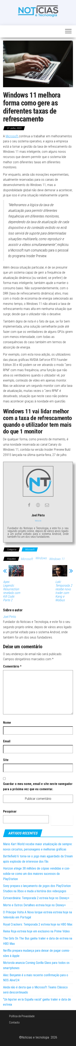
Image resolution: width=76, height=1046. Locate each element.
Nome (7, 723)
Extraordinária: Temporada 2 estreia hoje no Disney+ (36, 898)
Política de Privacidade (21, 1016)
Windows (41, 558)
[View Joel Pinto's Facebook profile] (29, 505)
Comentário (12, 666)
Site (6, 760)
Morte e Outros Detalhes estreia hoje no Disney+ (34, 905)
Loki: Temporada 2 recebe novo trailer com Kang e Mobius (63, 591)
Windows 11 (56, 559)
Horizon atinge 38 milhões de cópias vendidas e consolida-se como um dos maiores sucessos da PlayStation (36, 873)
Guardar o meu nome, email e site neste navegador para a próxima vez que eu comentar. (38, 786)
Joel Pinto (9, 617)
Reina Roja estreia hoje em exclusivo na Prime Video (36, 931)
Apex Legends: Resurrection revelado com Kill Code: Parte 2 (11, 591)
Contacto (14, 1022)
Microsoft (12, 136)
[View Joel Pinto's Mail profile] (47, 505)
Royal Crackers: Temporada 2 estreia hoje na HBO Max (37, 924)
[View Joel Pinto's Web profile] (38, 505)
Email (6, 741)
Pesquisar (10, 811)
